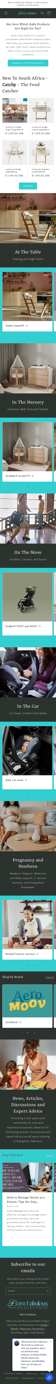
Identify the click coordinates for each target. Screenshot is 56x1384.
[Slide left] (22, 337)
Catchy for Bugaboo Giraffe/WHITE (40, 170)
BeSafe (15, 1329)
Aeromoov (38, 1329)
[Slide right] (34, 337)
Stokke (44, 1325)
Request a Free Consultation (28, 63)
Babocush (25, 1329)
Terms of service (11, 1378)
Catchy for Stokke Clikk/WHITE (13, 170)
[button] (6, 13)
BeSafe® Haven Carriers (20, 954)
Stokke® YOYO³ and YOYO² (21, 626)
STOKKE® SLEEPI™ (17, 476)
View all (28, 186)
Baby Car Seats (14, 780)
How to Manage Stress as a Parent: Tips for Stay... (26, 1200)
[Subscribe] (47, 1291)
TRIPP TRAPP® (14, 326)
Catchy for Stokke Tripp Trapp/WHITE (14, 128)
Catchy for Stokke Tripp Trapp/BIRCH (40, 128)
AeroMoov (11, 1022)
